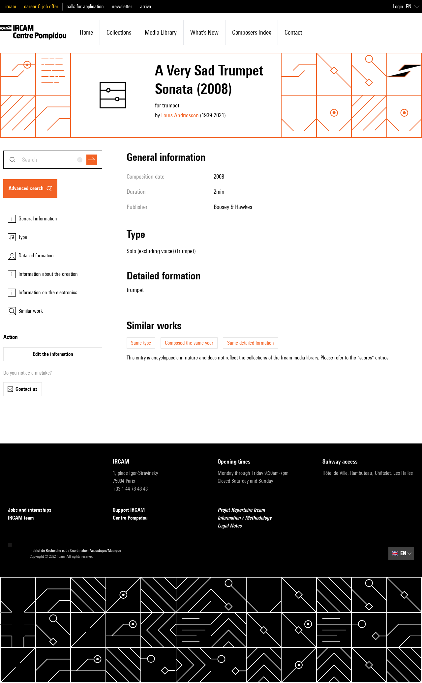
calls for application (85, 6)
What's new (204, 32)
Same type (141, 343)
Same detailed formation (250, 343)
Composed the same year (189, 343)
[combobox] (52, 160)
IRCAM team (21, 518)
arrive (145, 6)
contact (293, 32)
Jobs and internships (29, 510)
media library (161, 32)
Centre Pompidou (130, 518)
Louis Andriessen (180, 115)
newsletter (122, 6)
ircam (10, 6)
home (86, 32)
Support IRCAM (129, 510)
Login (398, 6)
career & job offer (41, 6)
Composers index (251, 32)
